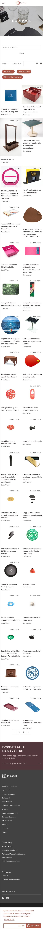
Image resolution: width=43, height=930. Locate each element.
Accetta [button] (21, 926)
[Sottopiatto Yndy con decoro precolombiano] (11, 394)
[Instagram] (7, 898)
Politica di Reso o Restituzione (13, 854)
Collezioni (6, 798)
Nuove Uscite (7, 802)
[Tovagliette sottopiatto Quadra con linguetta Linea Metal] (11, 95)
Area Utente (6, 872)
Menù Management (10, 813)
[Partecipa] (38, 763)
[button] (8, 71)
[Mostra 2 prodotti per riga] (41, 63)
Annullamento (7, 858)
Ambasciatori (7, 821)
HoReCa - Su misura (9, 786)
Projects (5, 809)
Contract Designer (9, 817)
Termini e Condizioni (10, 850)
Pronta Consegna (8, 794)
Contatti (5, 828)
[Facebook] (3, 898)
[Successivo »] (28, 732)
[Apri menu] (5, 3)
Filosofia (5, 824)
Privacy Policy (7, 846)
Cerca (21, 53)
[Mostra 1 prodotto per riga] (37, 63)
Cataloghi (6, 790)
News (4, 832)
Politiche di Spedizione (11, 861)
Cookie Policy (7, 842)
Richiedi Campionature (11, 805)
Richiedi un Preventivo (11, 880)
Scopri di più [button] (9, 920)
